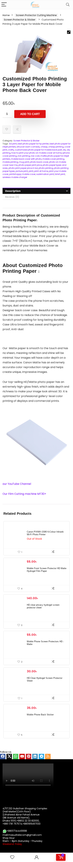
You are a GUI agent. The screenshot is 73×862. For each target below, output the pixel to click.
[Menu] (4, 4)
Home (6, 15)
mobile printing (10, 162)
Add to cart (30, 114)
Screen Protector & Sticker (19, 19)
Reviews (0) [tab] (12, 197)
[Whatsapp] (15, 756)
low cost (35, 155)
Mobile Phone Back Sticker (40, 715)
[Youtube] (22, 756)
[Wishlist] (12, 857)
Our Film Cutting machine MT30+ (24, 494)
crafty (11, 149)
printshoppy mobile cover (22, 174)
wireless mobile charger (15, 177)
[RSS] (48, 756)
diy (64, 149)
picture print (22, 171)
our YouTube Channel (17, 484)
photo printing (46, 168)
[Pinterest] (28, 756)
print (31, 171)
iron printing (24, 155)
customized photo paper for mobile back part (38, 149)
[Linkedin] (35, 756)
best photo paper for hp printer (33, 143)
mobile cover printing (53, 158)
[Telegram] (41, 756)
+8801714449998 (17, 831)
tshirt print (60, 174)
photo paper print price (30, 165)
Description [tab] (13, 191)
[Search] (68, 4)
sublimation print (45, 174)
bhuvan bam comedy (28, 146)
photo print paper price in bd (23, 168)
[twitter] (9, 756)
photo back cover (39, 162)
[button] (68, 32)
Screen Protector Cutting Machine (36, 15)
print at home (41, 171)
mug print (24, 162)
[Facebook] (2, 756)
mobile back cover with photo (26, 158)
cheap (44, 146)
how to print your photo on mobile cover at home (36, 152)
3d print (13, 143)
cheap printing (56, 146)
